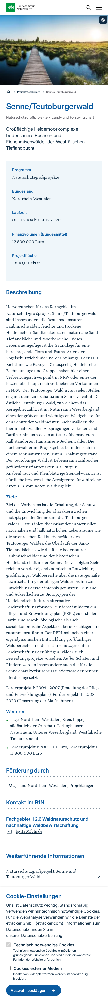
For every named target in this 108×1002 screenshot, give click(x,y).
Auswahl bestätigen (28, 990)
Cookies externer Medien (38, 968)
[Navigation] (97, 7)
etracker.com (49, 923)
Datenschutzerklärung (41, 935)
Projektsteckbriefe (28, 91)
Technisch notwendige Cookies (44, 944)
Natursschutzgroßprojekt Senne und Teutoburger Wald (41, 874)
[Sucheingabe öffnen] (87, 7)
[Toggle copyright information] (103, 20)
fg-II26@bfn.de (29, 831)
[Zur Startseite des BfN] (44, 7)
